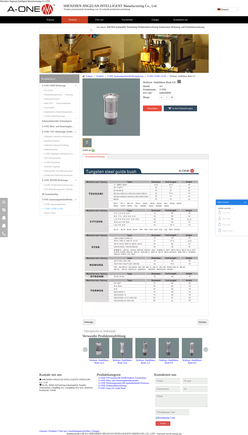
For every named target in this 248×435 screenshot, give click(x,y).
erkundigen (152, 108)
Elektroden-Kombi (51, 99)
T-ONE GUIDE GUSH (53, 209)
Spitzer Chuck (50, 213)
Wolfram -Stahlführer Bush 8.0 (192, 361)
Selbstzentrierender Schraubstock (57, 121)
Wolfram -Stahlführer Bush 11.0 (145, 361)
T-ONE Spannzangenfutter (55, 204)
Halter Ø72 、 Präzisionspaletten (57, 103)
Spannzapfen (49, 108)
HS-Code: (147, 93)
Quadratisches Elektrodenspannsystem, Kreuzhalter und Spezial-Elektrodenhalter (61, 112)
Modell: (146, 86)
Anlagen (95, 431)
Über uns (62, 431)
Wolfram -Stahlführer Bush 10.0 (122, 361)
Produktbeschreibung (95, 156)
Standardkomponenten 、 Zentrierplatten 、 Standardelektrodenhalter (61, 95)
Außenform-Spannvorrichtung (56, 145)
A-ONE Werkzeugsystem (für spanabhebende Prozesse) (123, 383)
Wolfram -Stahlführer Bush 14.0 (99, 361)
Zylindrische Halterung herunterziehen (59, 175)
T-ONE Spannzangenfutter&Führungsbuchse (60, 199)
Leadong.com (176, 434)
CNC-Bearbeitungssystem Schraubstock (60, 189)
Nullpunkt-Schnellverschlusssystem (58, 136)
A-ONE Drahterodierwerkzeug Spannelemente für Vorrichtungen (61, 185)
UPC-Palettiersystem (52, 158)
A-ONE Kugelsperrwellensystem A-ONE (60, 154)
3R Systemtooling (50, 194)
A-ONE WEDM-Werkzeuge (55, 180)
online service (224, 208)
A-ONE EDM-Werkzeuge (54, 85)
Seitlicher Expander (52, 167)
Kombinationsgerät (51, 141)
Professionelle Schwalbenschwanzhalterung (61, 171)
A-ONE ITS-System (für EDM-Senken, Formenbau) (122, 378)
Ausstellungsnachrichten (79, 431)
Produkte (53, 431)
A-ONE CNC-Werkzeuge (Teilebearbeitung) (60, 131)
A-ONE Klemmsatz (52, 162)
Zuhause (43, 431)
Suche (91, 30)
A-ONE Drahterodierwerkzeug (112, 385)
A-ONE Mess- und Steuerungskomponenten (60, 126)
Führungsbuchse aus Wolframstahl (99, 331)
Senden (163, 423)
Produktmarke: (149, 89)
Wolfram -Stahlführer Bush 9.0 (168, 361)
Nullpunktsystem (51, 149)
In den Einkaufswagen (182, 108)
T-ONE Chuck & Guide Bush (111, 388)
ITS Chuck (48, 90)
